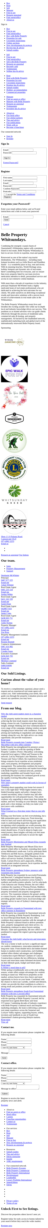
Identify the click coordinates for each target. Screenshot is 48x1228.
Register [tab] (9, 139)
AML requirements (14, 1161)
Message (4, 1053)
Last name (7, 180)
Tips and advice (13, 120)
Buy (8, 3)
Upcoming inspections (15, 41)
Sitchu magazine (13, 1156)
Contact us (10, 1121)
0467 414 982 (7, 646)
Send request (6, 703)
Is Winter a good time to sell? (13, 967)
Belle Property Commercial (17, 1170)
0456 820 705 (7, 656)
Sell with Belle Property (16, 62)
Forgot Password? (10, 162)
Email (5, 150)
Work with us (12, 125)
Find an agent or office (15, 99)
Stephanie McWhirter (10, 575)
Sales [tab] (8, 566)
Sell (8, 8)
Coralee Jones (7, 651)
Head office (11, 1114)
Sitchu (9, 1185)
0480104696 (6, 665)
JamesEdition (12, 1182)
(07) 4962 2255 (7, 541)
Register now (6, 1226)
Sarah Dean (6, 604)
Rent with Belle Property (16, 78)
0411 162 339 (7, 599)
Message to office (8, 1089)
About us (10, 20)
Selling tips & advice (15, 71)
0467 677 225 (7, 580)
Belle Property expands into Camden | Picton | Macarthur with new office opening (20, 743)
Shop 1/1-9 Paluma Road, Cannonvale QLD (12, 537)
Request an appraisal (15, 64)
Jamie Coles (6, 613)
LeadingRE (11, 1177)
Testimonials (11, 69)
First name (7, 178)
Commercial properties (15, 92)
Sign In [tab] (9, 136)
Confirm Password (11, 189)
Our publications (13, 122)
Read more (5, 740)
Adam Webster (7, 585)
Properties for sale (13, 38)
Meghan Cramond (8, 661)
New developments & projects (19, 45)
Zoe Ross (5, 632)
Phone (3, 1042)
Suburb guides (12, 50)
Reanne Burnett (7, 642)
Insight (9, 1159)
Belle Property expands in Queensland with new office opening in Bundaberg (21, 909)
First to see (10, 13)
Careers (9, 1117)
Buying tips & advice (15, 48)
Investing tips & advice (16, 108)
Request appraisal (13, 15)
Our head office (13, 115)
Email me (5, 582)
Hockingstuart (12, 1175)
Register (4, 1105)
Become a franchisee (15, 127)
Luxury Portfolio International (19, 1180)
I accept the (20, 194)
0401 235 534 (7, 590)
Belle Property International (18, 1173)
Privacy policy (12, 1201)
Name (3, 1039)
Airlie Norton (6, 623)
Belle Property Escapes (16, 1168)
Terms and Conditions (26, 194)
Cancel (6, 224)
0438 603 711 (7, 618)
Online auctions (13, 43)
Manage (9, 10)
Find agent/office (13, 17)
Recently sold (12, 66)
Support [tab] (9, 571)
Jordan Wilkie (7, 594)
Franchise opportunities (16, 1119)
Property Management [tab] (15, 568)
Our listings (24, 555)
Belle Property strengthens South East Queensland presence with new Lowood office (22, 992)
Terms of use (11, 1203)
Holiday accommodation (16, 90)
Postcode (7, 191)
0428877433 (6, 608)
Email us (4, 544)
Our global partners (14, 118)
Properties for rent (13, 80)
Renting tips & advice (15, 85)
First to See (11, 1140)
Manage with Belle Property (18, 101)
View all (4, 1022)
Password (7, 153)
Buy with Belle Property (16, 36)
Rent (8, 5)
